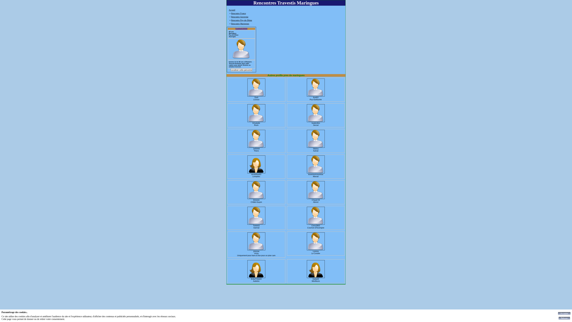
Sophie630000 (241, 29)
